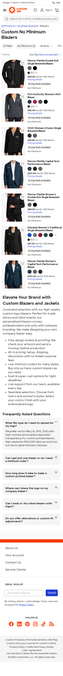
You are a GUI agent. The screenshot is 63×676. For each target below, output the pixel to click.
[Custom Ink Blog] (51, 624)
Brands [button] (44, 45)
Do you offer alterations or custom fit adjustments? (29, 520)
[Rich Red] (35, 102)
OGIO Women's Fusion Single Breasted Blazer (44, 130)
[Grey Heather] (35, 235)
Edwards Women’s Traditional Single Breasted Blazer (45, 229)
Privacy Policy (17, 647)
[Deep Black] (35, 68)
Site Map (53, 639)
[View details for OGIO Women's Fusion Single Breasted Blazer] (13, 141)
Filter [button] (9, 45)
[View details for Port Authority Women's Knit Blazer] (13, 107)
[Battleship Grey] (40, 102)
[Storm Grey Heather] (30, 68)
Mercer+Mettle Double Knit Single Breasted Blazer (43, 62)
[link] (18, 10)
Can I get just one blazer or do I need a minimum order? (29, 459)
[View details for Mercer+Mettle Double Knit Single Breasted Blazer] (13, 73)
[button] (22, 63)
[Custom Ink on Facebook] (11, 624)
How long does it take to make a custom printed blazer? (26, 475)
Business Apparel (28, 25)
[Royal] (30, 235)
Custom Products (15, 639)
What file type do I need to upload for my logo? (29, 424)
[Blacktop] (30, 136)
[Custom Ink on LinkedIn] (19, 624)
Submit (52, 592)
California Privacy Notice (40, 647)
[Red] (40, 235)
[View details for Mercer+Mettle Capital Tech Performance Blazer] (13, 174)
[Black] (46, 102)
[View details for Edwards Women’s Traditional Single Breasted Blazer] (13, 240)
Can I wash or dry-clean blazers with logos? (28, 505)
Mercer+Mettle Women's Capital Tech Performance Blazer (43, 264)
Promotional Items (36, 639)
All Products (8, 25)
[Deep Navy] (30, 102)
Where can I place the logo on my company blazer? (26, 490)
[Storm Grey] (40, 169)
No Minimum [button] (24, 45)
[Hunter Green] (46, 235)
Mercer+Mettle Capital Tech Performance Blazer (43, 163)
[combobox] (31, 18)
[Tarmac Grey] (35, 136)
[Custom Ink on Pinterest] (27, 624)
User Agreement (32, 650)
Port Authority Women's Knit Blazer (44, 96)
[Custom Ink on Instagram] (35, 624)
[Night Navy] (30, 169)
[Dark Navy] (51, 235)
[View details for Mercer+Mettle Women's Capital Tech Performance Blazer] (13, 274)
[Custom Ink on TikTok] (43, 624)
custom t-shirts (47, 643)
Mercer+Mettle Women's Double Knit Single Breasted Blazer (43, 197)
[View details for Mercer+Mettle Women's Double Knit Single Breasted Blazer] (13, 207)
